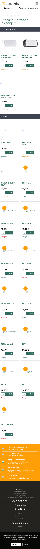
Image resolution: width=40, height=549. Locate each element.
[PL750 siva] (30, 251)
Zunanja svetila (12, 16)
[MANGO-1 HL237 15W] (30, 130)
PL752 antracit (7, 344)
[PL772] (31, 372)
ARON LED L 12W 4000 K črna (8, 97)
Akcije (20, 513)
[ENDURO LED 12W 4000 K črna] (30, 43)
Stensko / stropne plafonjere (27, 16)
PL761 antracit (7, 263)
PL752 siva (26, 304)
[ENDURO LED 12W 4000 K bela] (9, 43)
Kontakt (20, 518)
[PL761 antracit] (9, 251)
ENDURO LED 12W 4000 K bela (8, 56)
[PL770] (30, 332)
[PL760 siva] (30, 171)
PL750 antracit (7, 304)
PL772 (24, 384)
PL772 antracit (7, 425)
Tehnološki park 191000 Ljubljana (20, 495)
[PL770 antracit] (9, 372)
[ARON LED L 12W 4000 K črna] (9, 83)
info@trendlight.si (20, 505)
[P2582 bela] (9, 130)
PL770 (25, 344)
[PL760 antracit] (9, 211)
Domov (4, 16)
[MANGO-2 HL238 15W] (9, 171)
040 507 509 (20, 501)
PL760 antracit (7, 223)
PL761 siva (26, 223)
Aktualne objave (20, 516)
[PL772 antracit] (9, 412)
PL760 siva (26, 183)
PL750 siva (26, 263)
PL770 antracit (7, 384)
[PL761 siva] (30, 211)
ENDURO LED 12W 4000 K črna (29, 56)
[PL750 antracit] (9, 291)
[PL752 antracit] (9, 332)
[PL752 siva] (30, 291)
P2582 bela (5, 143)
